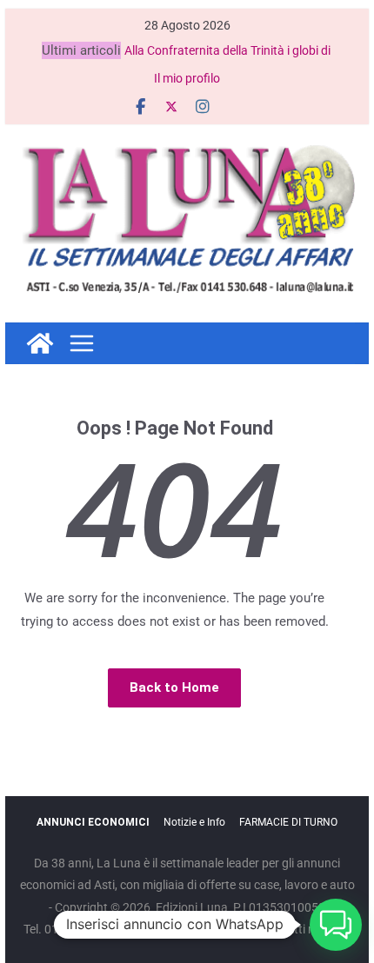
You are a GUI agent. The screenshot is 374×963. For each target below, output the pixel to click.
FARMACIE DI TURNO (288, 822)
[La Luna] (40, 343)
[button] (336, 925)
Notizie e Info (194, 822)
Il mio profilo (187, 78)
